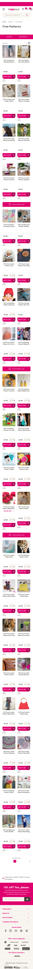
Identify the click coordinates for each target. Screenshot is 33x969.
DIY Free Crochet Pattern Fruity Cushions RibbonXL (24, 468)
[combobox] (16, 14)
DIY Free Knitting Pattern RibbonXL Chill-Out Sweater (23, 343)
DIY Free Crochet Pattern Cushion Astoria (8, 178)
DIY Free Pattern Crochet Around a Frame (9, 225)
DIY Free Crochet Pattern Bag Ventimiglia (23, 595)
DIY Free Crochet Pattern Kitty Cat (23, 673)
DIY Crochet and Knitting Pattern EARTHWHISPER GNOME (9, 61)
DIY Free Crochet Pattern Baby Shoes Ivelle (9, 507)
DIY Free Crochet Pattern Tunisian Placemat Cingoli (8, 390)
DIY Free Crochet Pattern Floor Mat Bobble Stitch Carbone (24, 265)
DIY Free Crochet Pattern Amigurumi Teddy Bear (24, 791)
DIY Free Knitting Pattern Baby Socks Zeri (24, 390)
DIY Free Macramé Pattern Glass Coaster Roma (9, 100)
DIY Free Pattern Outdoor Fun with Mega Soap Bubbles (9, 429)
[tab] (9, 37)
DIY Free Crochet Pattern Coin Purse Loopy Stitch (9, 343)
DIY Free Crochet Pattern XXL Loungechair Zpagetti (8, 556)
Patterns (10, 22)
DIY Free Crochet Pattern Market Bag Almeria (9, 713)
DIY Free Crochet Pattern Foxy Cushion (8, 265)
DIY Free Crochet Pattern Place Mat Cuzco (24, 752)
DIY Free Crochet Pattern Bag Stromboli (23, 713)
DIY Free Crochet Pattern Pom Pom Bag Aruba (9, 634)
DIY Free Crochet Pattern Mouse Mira (8, 595)
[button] (13, 77)
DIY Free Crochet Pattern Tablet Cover (8, 468)
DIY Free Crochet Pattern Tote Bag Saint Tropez (23, 100)
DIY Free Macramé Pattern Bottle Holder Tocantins (9, 830)
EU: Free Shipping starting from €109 (18, 204)
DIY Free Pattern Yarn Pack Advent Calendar (23, 61)
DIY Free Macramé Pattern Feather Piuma (24, 225)
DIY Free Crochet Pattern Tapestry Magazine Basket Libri (23, 178)
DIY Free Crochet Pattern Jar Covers (24, 634)
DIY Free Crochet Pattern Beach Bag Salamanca (24, 429)
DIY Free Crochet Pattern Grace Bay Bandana (9, 139)
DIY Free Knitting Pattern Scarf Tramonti (23, 556)
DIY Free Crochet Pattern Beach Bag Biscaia (24, 830)
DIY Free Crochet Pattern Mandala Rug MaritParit (8, 752)
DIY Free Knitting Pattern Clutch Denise (9, 791)
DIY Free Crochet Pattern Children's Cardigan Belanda (24, 139)
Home (4, 22)
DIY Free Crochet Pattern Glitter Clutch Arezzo (23, 507)
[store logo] (13, 9)
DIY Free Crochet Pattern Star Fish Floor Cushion (23, 304)
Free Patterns (19, 22)
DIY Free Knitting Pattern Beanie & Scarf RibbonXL (9, 304)
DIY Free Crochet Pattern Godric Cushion (8, 673)
